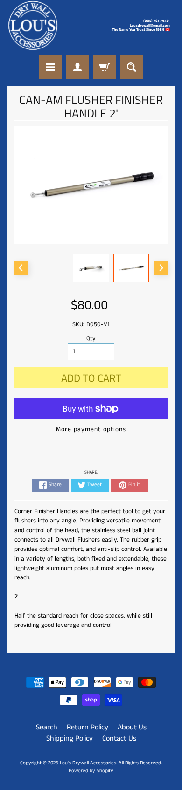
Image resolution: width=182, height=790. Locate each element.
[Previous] (21, 268)
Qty (91, 338)
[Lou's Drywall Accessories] (32, 25)
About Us (132, 727)
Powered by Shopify (91, 771)
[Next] (161, 268)
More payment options (91, 429)
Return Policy (87, 727)
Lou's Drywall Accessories (88, 763)
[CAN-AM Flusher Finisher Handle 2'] (131, 268)
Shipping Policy (69, 738)
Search (46, 727)
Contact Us (119, 738)
